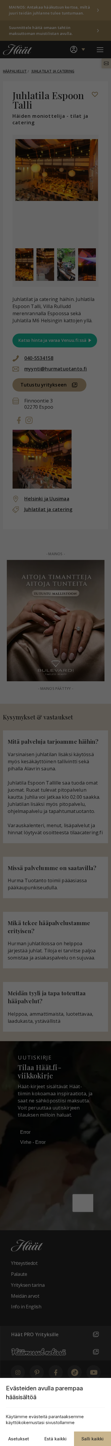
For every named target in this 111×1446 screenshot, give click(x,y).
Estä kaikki (55, 1438)
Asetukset (18, 1438)
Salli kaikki (92, 1438)
